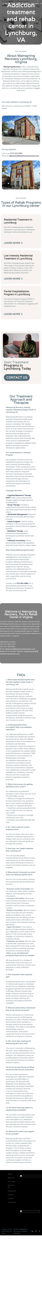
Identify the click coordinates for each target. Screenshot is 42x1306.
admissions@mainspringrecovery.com (24, 156)
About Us (6, 3)
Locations (25, 3)
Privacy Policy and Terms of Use (7, 1231)
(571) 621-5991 (16, 153)
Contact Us (12, 1202)
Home (10, 1174)
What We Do (16, 3)
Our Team (11, 1181)
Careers (10, 1198)
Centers (11, 1195)
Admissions (35, 3)
